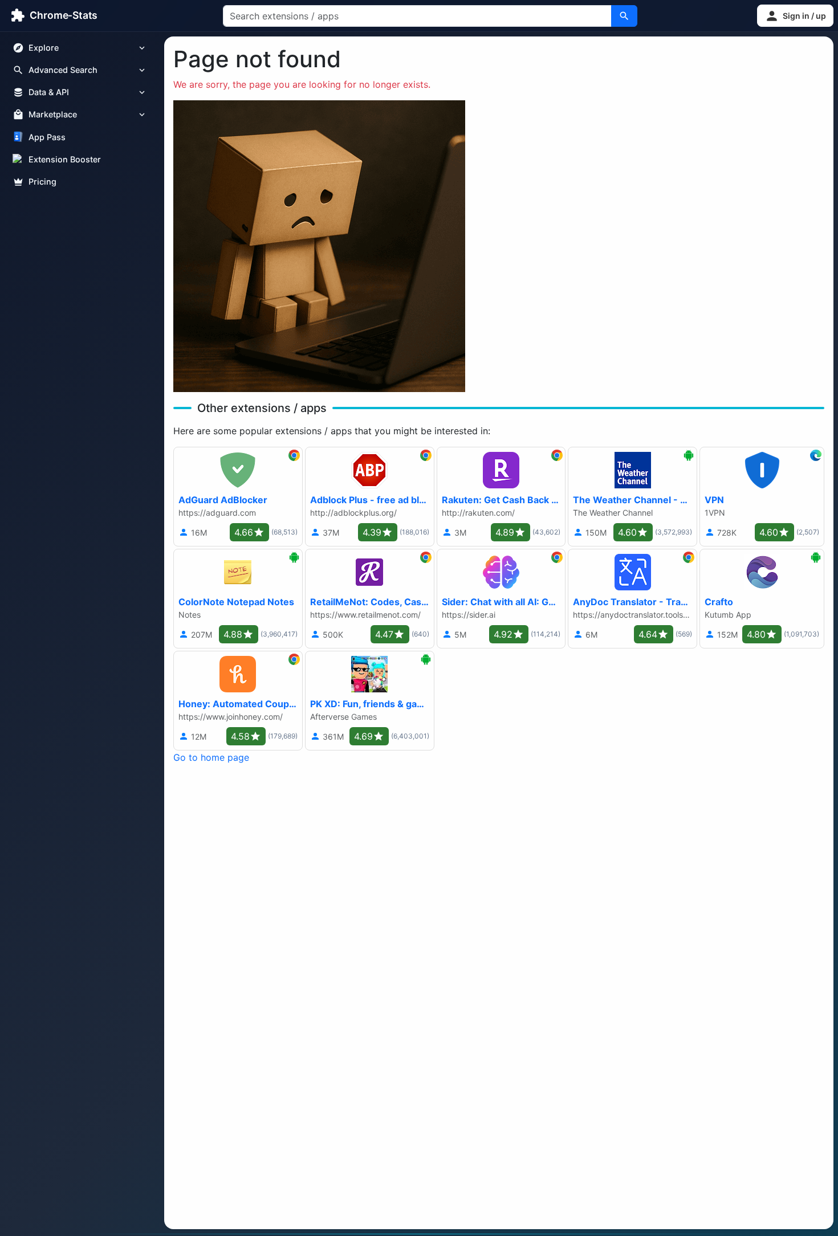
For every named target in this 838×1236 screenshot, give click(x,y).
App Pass (47, 137)
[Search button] (624, 16)
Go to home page (211, 757)
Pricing (42, 181)
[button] (795, 16)
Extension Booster (65, 159)
